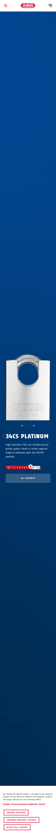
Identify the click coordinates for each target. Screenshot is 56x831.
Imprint (42, 804)
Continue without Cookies (21, 820)
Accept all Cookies (17, 827)
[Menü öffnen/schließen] (50, 5)
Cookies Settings (16, 812)
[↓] (33, 426)
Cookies (6, 804)
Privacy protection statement (24, 804)
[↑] (22, 426)
